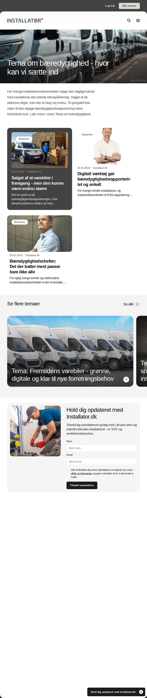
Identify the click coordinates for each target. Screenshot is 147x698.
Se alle (128, 304)
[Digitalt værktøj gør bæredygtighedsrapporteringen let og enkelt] (107, 162)
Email (69, 454)
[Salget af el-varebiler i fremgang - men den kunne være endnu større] (39, 169)
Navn (69, 441)
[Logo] (25, 20)
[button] (137, 304)
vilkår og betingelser (81, 473)
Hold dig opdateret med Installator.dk (113, 691)
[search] (129, 20)
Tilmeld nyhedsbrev (82, 485)
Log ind (110, 5)
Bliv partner (129, 5)
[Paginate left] (10, 351)
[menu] (138, 20)
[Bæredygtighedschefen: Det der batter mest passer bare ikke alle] (39, 250)
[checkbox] (68, 473)
